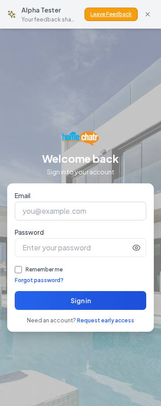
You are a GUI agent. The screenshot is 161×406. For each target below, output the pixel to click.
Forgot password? (39, 280)
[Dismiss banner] (147, 14)
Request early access (105, 320)
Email (22, 195)
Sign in (81, 300)
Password (29, 232)
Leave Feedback (111, 14)
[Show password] (136, 247)
